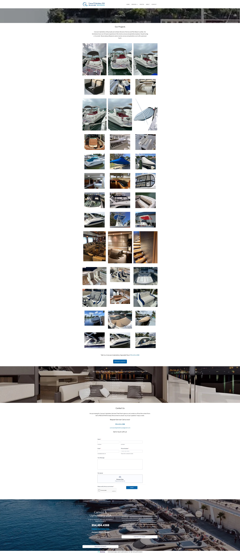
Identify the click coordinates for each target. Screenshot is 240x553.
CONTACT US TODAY (139, 537)
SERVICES (134, 4)
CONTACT (154, 4)
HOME (128, 4)
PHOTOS (142, 4)
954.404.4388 (134, 355)
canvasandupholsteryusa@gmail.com (120, 428)
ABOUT (148, 4)
